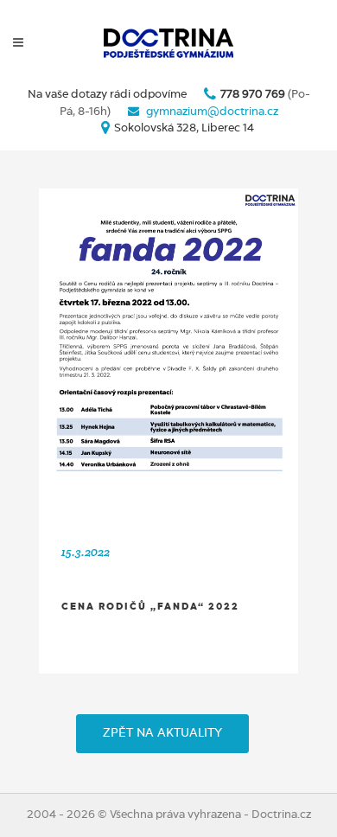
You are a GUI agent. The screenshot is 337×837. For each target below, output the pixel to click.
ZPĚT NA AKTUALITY (162, 733)
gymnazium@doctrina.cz (212, 112)
